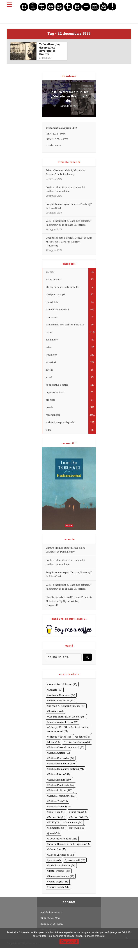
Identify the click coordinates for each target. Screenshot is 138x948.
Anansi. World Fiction (62, 684)
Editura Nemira (60, 779)
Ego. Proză (56, 811)
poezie (54, 860)
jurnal (54, 833)
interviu (77, 827)
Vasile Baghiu (58, 881)
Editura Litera (59, 774)
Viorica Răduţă (58, 887)
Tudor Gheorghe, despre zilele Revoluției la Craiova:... (49, 49)
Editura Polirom (60, 790)
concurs (83, 736)
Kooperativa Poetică (62, 838)
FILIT (53, 822)
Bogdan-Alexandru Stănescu (66, 705)
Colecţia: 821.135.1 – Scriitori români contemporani (67, 729)
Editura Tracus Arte (61, 795)
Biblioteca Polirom (61, 700)
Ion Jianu (46, 57)
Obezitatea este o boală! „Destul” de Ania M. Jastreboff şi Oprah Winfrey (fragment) (69, 241)
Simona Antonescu (61, 876)
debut (54, 742)
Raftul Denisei (59, 870)
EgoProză (78, 811)
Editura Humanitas (61, 763)
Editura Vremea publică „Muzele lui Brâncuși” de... (69, 96)
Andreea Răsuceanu (61, 695)
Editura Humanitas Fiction (66, 769)
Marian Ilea (57, 849)
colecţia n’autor (59, 736)
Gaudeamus (73, 822)
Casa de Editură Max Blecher (66, 716)
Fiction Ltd (56, 817)
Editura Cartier (59, 752)
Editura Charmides (61, 758)
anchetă (55, 689)
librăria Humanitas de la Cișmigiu (69, 844)
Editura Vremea (59, 806)
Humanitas (56, 827)
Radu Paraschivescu (61, 865)
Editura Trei (58, 801)
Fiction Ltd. (79, 817)
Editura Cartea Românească (66, 747)
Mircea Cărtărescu (61, 854)
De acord (69, 941)
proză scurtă (75, 860)
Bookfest (56, 711)
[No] (127, 938)
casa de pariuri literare (63, 722)
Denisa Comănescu (78, 742)
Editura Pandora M (61, 785)
